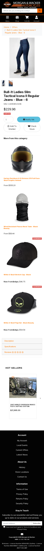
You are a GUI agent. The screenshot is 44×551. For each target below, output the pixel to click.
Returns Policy (22, 499)
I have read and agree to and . (23, 528)
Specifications (10, 346)
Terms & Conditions (31, 527)
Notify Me (29, 119)
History (22, 467)
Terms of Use (22, 489)
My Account (22, 440)
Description (9, 341)
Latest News (22, 455)
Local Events (22, 445)
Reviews (8, 352)
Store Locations (22, 472)
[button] (12, 127)
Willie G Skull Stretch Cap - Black (17, 275)
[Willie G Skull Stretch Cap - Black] (22, 255)
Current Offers (22, 450)
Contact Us (22, 477)
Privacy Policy (22, 494)
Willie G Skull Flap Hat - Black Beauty (19, 323)
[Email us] (22, 534)
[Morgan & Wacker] (22, 4)
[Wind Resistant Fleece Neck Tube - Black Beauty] (22, 207)
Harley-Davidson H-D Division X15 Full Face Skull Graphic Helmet (22, 179)
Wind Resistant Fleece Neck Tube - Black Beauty (21, 227)
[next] (40, 398)
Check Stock (33, 127)
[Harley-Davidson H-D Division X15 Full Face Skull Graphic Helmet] (22, 159)
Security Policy (22, 503)
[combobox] (19, 10)
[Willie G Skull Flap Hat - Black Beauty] (22, 303)
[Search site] (39, 10)
